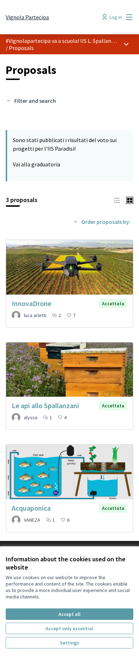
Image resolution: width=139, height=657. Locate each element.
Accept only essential (69, 628)
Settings (69, 643)
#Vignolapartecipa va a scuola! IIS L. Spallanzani (64, 40)
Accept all (69, 614)
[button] (116, 200)
